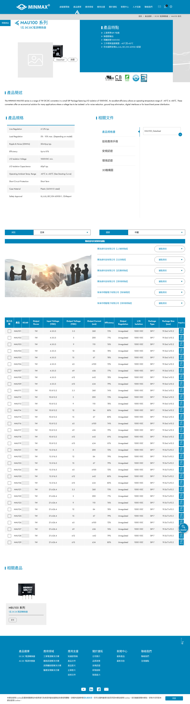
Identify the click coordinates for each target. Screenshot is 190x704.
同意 (174, 698)
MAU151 (17, 449)
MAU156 (17, 482)
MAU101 (17, 331)
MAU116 (17, 423)
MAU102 (17, 337)
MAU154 (17, 469)
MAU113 (17, 403)
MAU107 (17, 370)
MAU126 (17, 522)
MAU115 (17, 416)
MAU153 (17, 463)
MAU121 (17, 489)
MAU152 (17, 456)
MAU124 (17, 509)
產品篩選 (183, 530)
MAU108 (17, 377)
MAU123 (17, 502)
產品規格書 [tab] (108, 132)
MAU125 (17, 515)
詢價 (73, 59)
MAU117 (17, 430)
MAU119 (17, 443)
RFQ (181, 332)
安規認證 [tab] (107, 151)
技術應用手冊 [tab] (110, 141)
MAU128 (17, 535)
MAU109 (17, 383)
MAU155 (17, 476)
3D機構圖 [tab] (107, 170)
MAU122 (17, 496)
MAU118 (17, 436)
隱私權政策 (87, 698)
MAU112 (17, 397)
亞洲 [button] (42, 232)
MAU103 (17, 344)
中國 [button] (137, 232)
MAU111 (17, 390)
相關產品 (5, 23)
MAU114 (17, 410)
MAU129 (17, 542)
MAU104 (17, 350)
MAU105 (17, 357)
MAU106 (17, 364)
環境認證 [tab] (107, 160)
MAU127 (17, 529)
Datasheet (60, 59)
